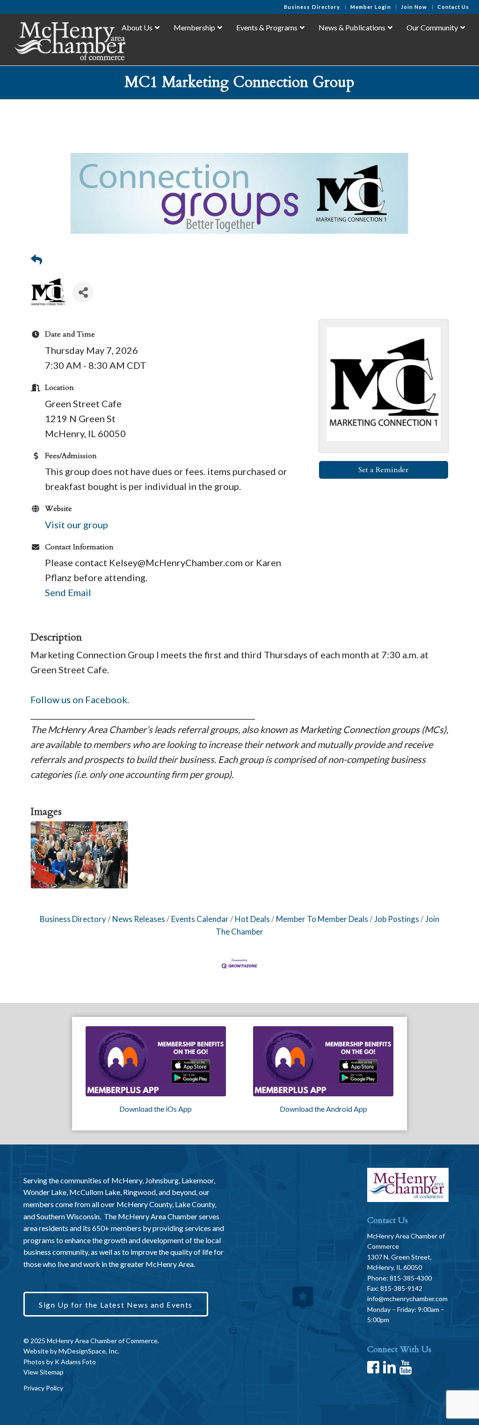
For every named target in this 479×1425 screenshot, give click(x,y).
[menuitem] (312, 7)
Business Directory (312, 7)
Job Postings (396, 919)
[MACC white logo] (69, 39)
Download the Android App (323, 1108)
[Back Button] (36, 259)
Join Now (414, 7)
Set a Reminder (383, 470)
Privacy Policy (43, 1388)
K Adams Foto (75, 1362)
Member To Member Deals (322, 919)
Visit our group (76, 524)
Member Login (370, 7)
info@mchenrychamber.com (407, 1299)
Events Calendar (200, 919)
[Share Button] (83, 292)
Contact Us (453, 7)
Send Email (68, 592)
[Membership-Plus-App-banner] (156, 1061)
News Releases (138, 919)
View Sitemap (43, 1372)
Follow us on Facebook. (79, 699)
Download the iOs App (155, 1108)
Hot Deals (252, 919)
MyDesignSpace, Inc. (88, 1351)
